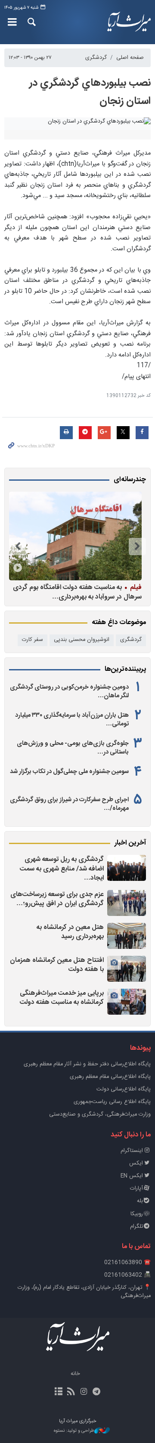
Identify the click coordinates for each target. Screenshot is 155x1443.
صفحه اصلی (130, 57)
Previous (137, 546)
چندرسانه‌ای (130, 480)
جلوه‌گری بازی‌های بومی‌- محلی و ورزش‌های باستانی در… (73, 747)
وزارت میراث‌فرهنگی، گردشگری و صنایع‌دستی (100, 1114)
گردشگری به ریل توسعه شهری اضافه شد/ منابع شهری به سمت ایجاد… (62, 868)
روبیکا (136, 1214)
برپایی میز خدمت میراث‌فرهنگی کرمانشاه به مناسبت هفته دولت (62, 998)
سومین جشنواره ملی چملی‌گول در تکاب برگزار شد (69, 772)
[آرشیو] (58, 1392)
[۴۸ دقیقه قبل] (126, 868)
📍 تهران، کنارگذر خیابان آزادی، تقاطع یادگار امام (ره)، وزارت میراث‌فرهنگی (84, 1292)
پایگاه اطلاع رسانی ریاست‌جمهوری (112, 1102)
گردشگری (96, 57)
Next (17, 546)
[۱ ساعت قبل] (126, 903)
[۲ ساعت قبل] (126, 936)
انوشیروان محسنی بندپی (81, 639)
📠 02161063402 (127, 1275)
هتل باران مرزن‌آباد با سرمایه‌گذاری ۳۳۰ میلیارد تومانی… (72, 719)
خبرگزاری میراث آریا (129, 22)
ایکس (136, 1163)
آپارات (136, 1188)
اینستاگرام (132, 1150)
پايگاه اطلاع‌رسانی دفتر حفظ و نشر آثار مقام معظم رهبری (87, 1064)
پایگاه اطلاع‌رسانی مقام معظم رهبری (110, 1076)
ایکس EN (132, 1176)
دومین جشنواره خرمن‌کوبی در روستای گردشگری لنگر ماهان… (69, 691)
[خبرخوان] (71, 1392)
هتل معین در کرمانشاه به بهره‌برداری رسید (70, 932)
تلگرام (136, 1226)
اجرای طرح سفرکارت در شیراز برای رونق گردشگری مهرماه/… (69, 804)
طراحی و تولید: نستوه (74, 1431)
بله (140, 1201)
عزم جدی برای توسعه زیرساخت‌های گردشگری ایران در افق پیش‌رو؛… (57, 899)
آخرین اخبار (130, 843)
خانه (75, 1373)
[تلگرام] (96, 1392)
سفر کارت (32, 639)
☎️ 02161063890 (127, 1262)
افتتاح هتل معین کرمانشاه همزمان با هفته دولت (57, 965)
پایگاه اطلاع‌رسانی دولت (123, 1089)
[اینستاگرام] (83, 1392)
